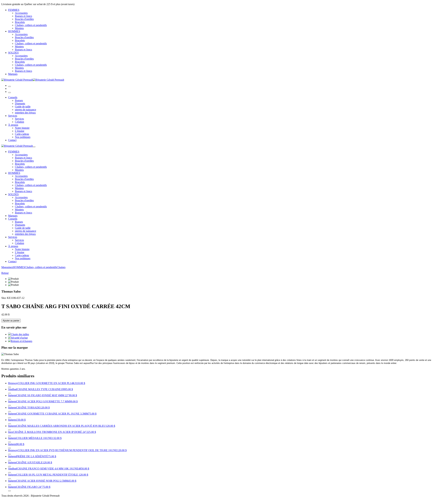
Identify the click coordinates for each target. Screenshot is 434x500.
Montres (19, 28)
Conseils (12, 97)
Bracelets (20, 22)
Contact (12, 140)
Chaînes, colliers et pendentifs (31, 25)
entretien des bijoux (25, 112)
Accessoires (21, 13)
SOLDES (13, 52)
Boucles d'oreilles (24, 19)
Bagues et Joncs (23, 16)
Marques (12, 74)
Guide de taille (23, 106)
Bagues (19, 100)
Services (12, 115)
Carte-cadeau (22, 134)
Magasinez (7, 267)
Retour (5, 273)
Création (19, 121)
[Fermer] (9, 92)
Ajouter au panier (11, 320)
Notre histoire (22, 127)
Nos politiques (22, 137)
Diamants (20, 103)
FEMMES (13, 9)
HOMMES (14, 31)
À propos (13, 124)
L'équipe (19, 130)
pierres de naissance (25, 109)
